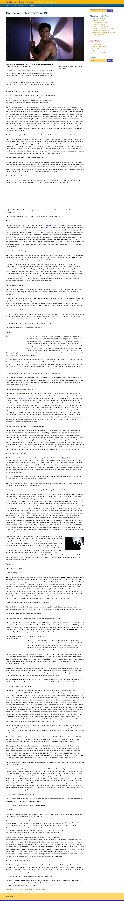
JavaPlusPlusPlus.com (100, 22)
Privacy (16, 896)
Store (38, 5)
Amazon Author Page (100, 28)
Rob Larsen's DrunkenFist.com (19, 2)
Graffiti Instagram (99, 35)
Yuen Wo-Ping (51, 225)
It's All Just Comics (99, 24)
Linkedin (95, 30)
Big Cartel (96, 32)
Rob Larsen (23, 5)
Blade (64, 458)
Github (103, 30)
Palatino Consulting (99, 18)
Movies (9, 5)
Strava (110, 30)
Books (32, 5)
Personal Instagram (108, 32)
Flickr (111, 28)
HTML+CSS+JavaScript (100, 26)
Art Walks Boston (98, 20)
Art (16, 5)
